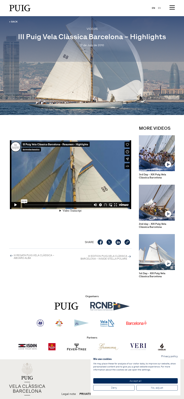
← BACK (13, 21)
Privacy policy (169, 356)
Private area (89, 394)
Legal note (68, 394)
